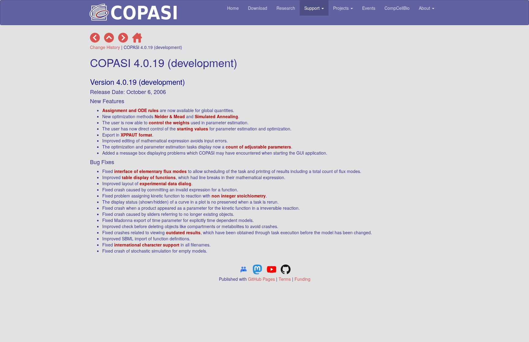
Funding (302, 279)
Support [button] (312, 8)
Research (285, 8)
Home (233, 8)
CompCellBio (397, 8)
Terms (285, 279)
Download (257, 8)
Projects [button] (341, 8)
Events (368, 8)
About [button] (425, 8)
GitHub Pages (261, 279)
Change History (105, 47)
